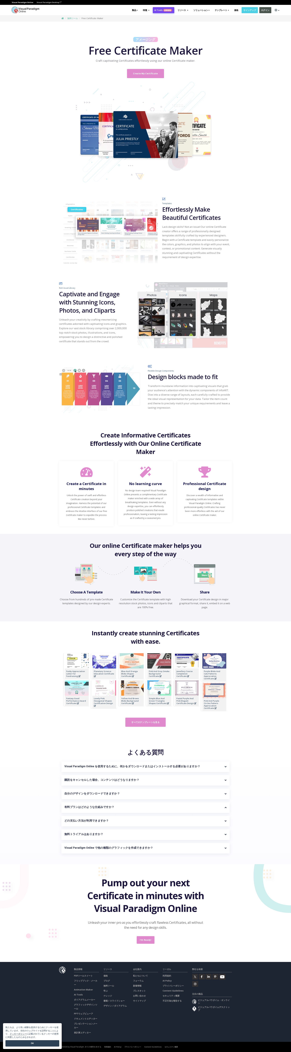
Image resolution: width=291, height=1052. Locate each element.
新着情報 (137, 985)
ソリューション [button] (200, 10)
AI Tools (162, 10)
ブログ (107, 980)
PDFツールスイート (83, 975)
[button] (146, 10)
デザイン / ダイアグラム (115, 1005)
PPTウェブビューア (83, 1013)
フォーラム (138, 980)
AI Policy (167, 980)
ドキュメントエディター (85, 1018)
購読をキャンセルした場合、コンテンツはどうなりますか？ (101, 779)
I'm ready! (145, 939)
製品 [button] (134, 10)
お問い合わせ (139, 995)
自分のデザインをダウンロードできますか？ (92, 793)
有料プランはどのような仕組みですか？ (89, 806)
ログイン (265, 10)
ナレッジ (108, 995)
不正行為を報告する (172, 1000)
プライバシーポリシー (173, 985)
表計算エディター (82, 1032)
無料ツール (72, 18)
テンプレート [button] (221, 10)
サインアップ (249, 10)
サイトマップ (139, 1000)
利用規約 (167, 975)
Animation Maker (83, 989)
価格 (236, 10)
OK (32, 1043)
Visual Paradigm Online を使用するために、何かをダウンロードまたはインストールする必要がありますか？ (132, 766)
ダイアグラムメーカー (84, 999)
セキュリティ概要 (171, 995)
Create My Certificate (145, 73)
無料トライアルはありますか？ (83, 834)
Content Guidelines (173, 990)
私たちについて (140, 975)
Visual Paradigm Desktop (48, 2)
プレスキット (139, 990)
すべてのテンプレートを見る (145, 722)
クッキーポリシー (18, 1033)
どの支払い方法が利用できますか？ (86, 820)
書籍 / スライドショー (114, 1000)
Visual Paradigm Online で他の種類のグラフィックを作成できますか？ (108, 847)
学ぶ (106, 990)
